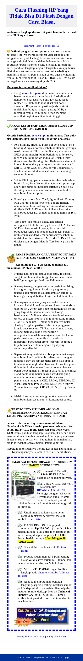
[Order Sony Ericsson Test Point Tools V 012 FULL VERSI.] (41, 627)
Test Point (29, 45)
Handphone (46, 636)
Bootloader (49, 45)
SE (58, 45)
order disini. (34, 519)
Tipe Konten (60, 636)
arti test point (33, 93)
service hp (39, 135)
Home (20, 636)
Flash (39, 45)
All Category (31, 636)
